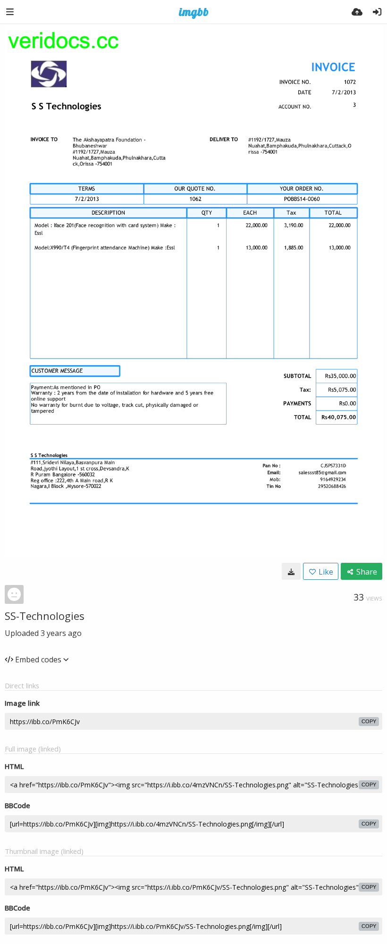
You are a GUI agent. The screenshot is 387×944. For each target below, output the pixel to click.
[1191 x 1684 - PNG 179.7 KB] (291, 571)
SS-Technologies (44, 616)
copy (369, 721)
